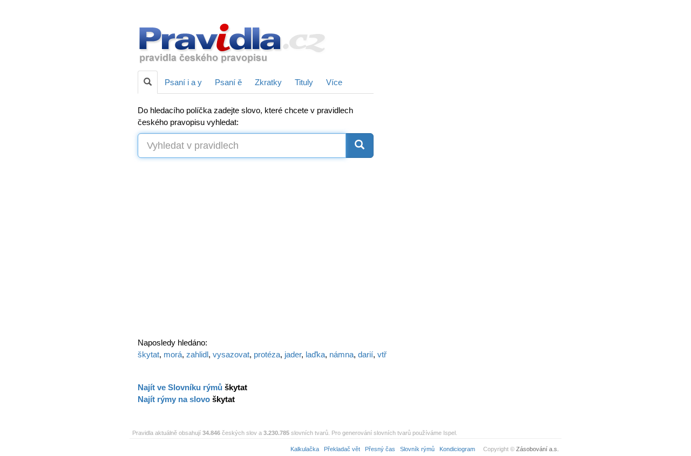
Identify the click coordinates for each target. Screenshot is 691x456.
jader (292, 354)
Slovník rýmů (417, 449)
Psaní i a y (183, 82)
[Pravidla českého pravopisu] (233, 42)
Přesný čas (380, 449)
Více (334, 82)
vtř (382, 354)
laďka (315, 354)
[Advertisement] (471, 172)
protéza (267, 354)
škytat (148, 354)
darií (365, 354)
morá (173, 354)
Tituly (304, 82)
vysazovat (231, 354)
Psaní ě (228, 82)
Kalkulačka (304, 449)
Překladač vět (342, 449)
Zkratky (268, 82)
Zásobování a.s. (537, 449)
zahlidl (197, 354)
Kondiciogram (457, 449)
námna (341, 354)
